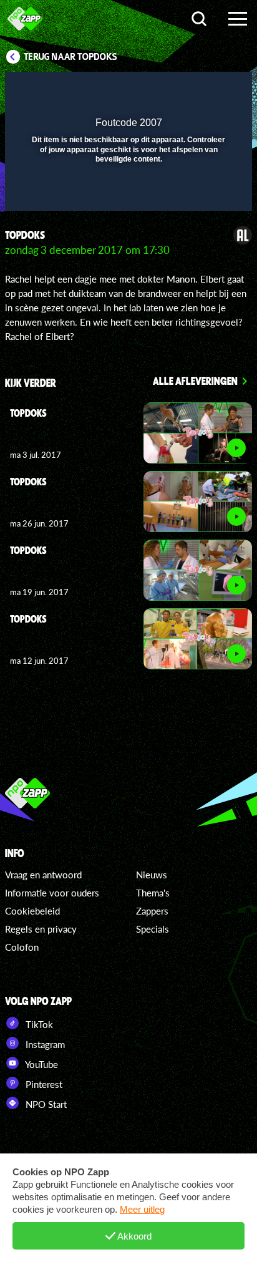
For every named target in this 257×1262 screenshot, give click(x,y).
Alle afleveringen (195, 380)
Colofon (22, 947)
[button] (210, 89)
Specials (152, 928)
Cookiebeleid (32, 910)
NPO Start (45, 1104)
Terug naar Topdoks (70, 56)
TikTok (38, 1024)
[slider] (127, 195)
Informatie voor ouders (52, 892)
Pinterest (42, 1084)
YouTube (40, 1064)
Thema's (153, 892)
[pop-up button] (185, 89)
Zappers (152, 910)
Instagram (44, 1044)
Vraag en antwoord (43, 874)
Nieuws (151, 874)
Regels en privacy (41, 928)
